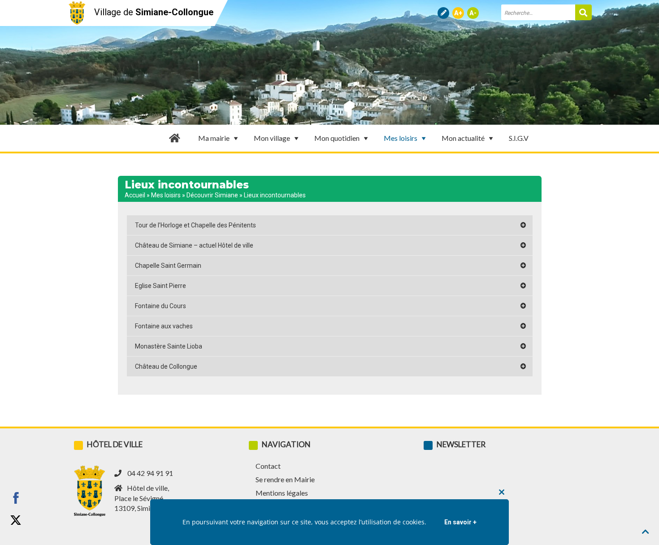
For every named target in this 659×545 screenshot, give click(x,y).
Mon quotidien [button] (337, 138)
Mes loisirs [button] (400, 138)
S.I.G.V (519, 138)
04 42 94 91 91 (150, 473)
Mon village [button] (272, 138)
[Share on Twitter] (15, 520)
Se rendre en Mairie (285, 479)
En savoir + (460, 522)
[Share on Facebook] (15, 498)
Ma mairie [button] (214, 138)
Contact (268, 466)
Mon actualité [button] (463, 138)
